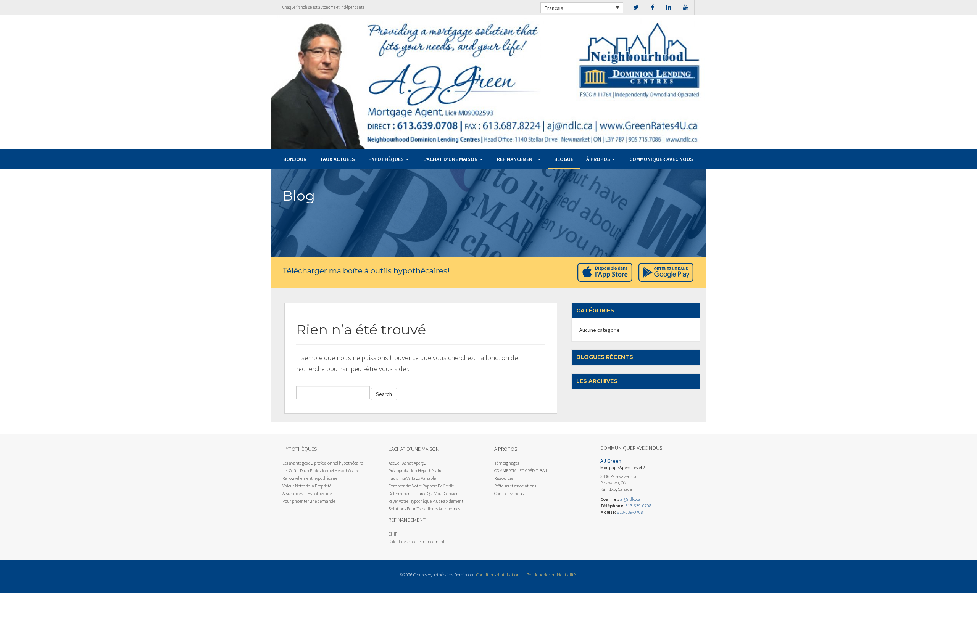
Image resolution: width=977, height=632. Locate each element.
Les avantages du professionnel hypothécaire (322, 463)
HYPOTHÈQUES (386, 159)
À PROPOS (598, 159)
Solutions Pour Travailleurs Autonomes (424, 508)
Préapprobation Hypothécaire (415, 470)
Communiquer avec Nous (661, 159)
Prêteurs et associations (515, 486)
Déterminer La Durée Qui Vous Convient (424, 493)
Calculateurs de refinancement (417, 541)
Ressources (503, 478)
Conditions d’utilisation (497, 574)
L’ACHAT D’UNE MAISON (451, 159)
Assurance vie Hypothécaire (307, 493)
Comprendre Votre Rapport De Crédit (421, 486)
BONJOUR (294, 159)
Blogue (563, 159)
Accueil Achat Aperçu (407, 463)
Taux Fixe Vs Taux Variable (412, 478)
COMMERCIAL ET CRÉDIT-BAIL (521, 470)
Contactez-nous (509, 493)
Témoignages (506, 463)
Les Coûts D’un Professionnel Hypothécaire (320, 470)
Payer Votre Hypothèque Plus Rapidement (426, 501)
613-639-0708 (638, 505)
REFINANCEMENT (517, 159)
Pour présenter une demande (308, 501)
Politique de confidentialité (551, 574)
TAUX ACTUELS (337, 159)
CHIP (393, 534)
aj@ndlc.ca (630, 499)
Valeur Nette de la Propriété (306, 486)
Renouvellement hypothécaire (309, 478)
